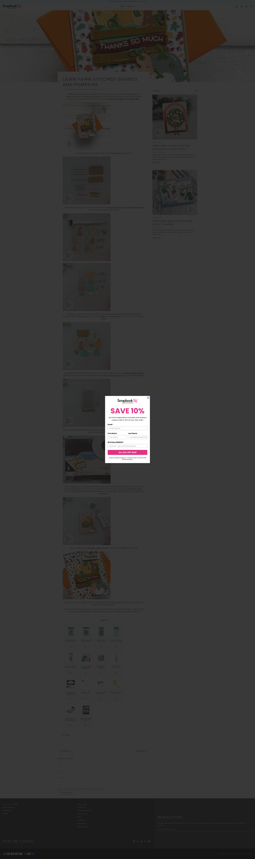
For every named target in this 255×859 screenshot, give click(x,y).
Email (110, 424)
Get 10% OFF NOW (128, 452)
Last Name (132, 433)
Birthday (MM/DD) (115, 442)
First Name (112, 433)
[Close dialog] (148, 398)
